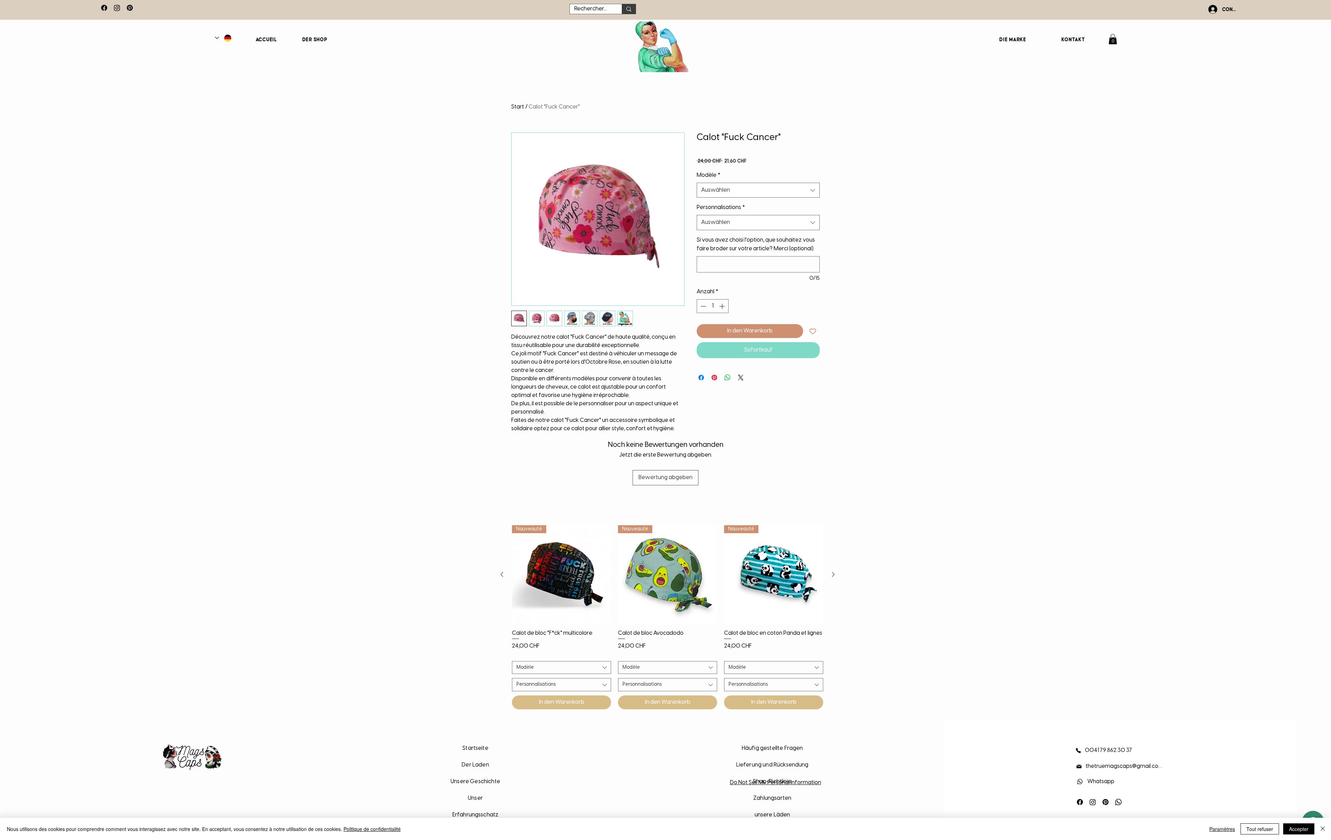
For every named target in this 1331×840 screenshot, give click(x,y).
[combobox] (758, 190)
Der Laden (475, 765)
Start (517, 107)
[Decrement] (702, 306)
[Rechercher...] (628, 9)
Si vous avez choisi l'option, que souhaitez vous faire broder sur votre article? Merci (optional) (756, 244)
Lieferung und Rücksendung (772, 765)
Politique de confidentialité (372, 828)
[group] (667, 617)
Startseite (475, 748)
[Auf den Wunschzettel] (813, 331)
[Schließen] (1323, 828)
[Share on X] (741, 377)
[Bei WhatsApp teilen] (727, 377)
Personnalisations (721, 207)
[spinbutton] (712, 306)
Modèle (708, 175)
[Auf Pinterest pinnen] (714, 377)
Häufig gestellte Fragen (772, 748)
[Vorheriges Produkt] (502, 574)
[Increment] (723, 306)
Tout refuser (1259, 828)
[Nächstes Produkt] (833, 574)
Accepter (1298, 828)
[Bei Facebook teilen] (701, 377)
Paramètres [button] (1222, 828)
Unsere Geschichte (475, 782)
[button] (1112, 39)
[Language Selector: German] (223, 38)
